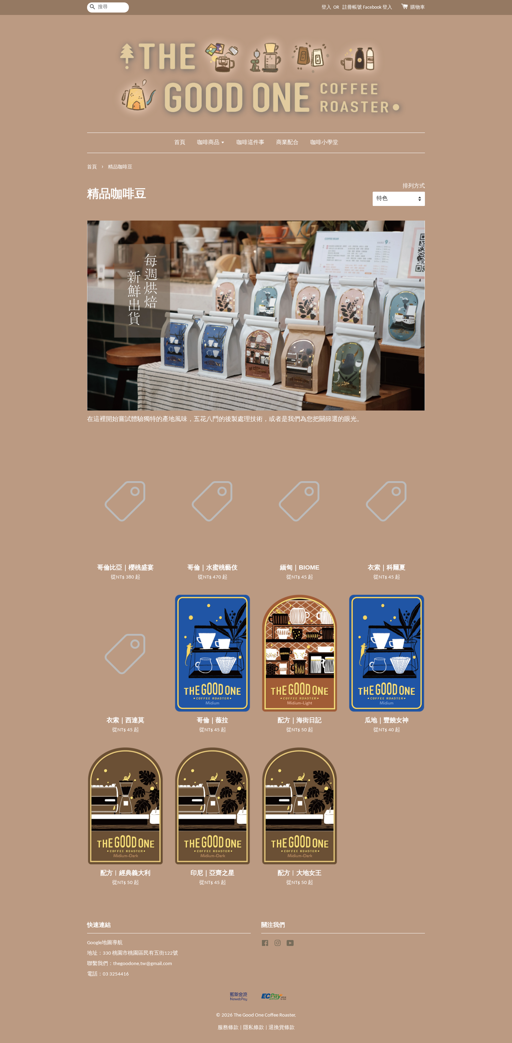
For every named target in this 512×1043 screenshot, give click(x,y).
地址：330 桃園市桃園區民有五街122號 (132, 953)
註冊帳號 (352, 7)
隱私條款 (253, 1027)
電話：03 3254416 (108, 974)
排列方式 (414, 186)
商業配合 (287, 142)
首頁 (179, 142)
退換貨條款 (282, 1027)
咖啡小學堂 (324, 142)
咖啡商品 (209, 142)
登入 (326, 7)
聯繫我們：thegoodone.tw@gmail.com (129, 963)
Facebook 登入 (377, 7)
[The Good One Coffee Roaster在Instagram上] (277, 944)
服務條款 (228, 1027)
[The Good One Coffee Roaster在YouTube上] (290, 944)
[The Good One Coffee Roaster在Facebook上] (265, 944)
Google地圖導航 (105, 943)
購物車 (417, 7)
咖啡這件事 (250, 142)
